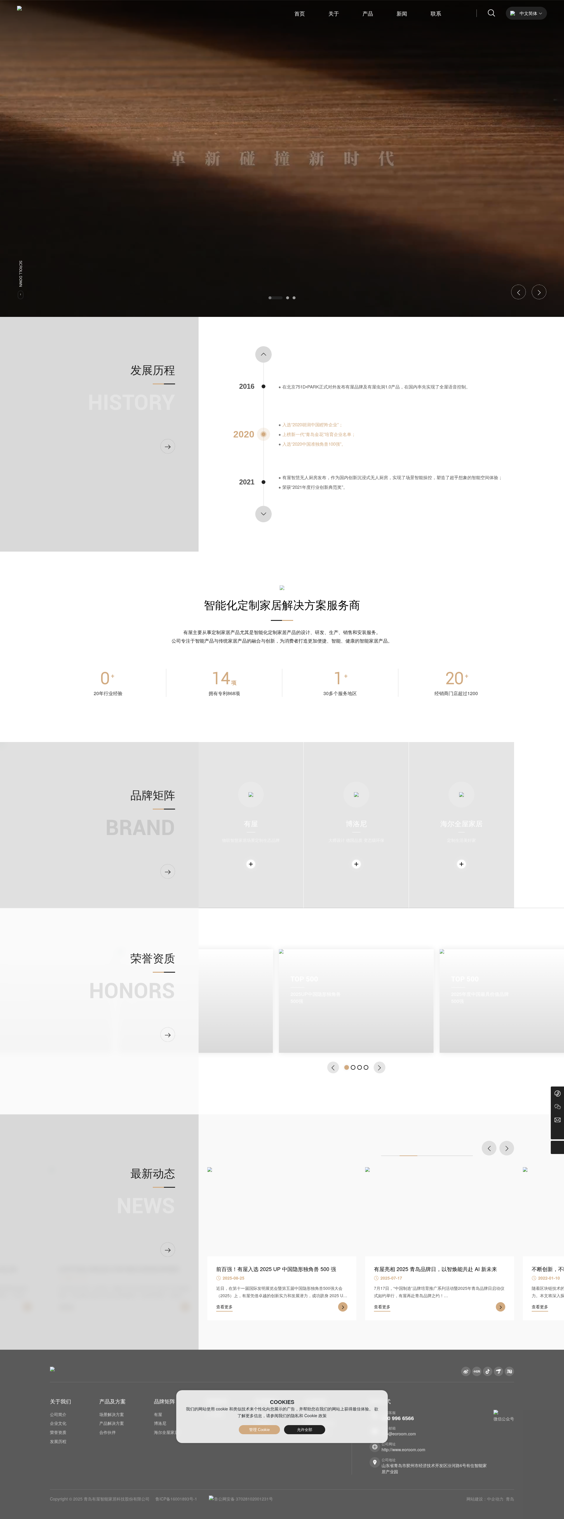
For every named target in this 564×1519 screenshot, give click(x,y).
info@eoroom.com (399, 1434)
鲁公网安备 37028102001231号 (243, 1499)
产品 (367, 13)
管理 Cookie (259, 1429)
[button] (275, 297)
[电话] (557, 1093)
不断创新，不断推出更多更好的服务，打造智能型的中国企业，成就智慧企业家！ (437, 1272)
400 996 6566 (398, 1418)
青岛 (510, 1499)
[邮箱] (557, 1119)
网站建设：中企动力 (484, 1499)
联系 (436, 13)
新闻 (402, 13)
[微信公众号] (557, 1106)
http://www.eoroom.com (403, 1449)
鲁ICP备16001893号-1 (176, 1499)
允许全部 (304, 1429)
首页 (299, 13)
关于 (333, 13)
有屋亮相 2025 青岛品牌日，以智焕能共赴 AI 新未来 (277, 1269)
